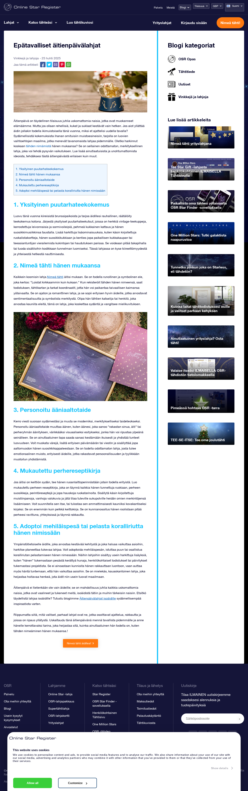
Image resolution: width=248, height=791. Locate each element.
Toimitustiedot (146, 708)
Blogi (183, 7)
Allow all (32, 783)
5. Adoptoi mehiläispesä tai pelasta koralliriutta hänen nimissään (60, 190)
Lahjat (9, 22)
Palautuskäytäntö (149, 715)
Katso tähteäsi (40, 22)
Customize (75, 783)
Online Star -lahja (60, 694)
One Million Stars (104, 724)
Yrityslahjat (162, 23)
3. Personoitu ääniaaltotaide (35, 179)
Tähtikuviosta (146, 723)
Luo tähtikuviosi (80, 22)
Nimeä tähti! (230, 23)
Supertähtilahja (58, 708)
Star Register (101, 694)
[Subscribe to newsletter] (239, 718)
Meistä (171, 7)
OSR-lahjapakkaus (61, 701)
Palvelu (158, 7)
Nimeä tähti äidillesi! (79, 643)
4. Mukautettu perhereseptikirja (37, 185)
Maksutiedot (145, 701)
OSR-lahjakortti (59, 715)
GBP (215, 6)
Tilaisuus (199, 6)
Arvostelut (11, 727)
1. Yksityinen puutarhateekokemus (40, 169)
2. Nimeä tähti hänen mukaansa (38, 174)
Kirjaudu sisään (194, 23)
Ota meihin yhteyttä (17, 701)
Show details (219, 768)
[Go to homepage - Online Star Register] (32, 7)
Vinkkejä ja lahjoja (26, 58)
